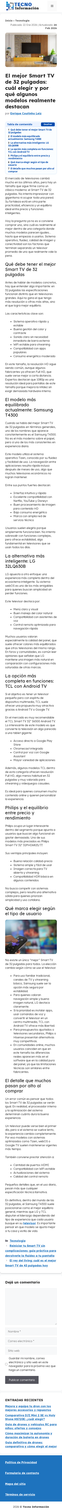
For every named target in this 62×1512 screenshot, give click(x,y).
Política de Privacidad (21, 1462)
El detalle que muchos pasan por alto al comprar (31, 170)
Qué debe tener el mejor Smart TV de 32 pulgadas (30, 131)
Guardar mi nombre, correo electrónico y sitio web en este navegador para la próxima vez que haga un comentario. (32, 1364)
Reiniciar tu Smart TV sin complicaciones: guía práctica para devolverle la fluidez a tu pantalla (30, 1250)
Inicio (9, 20)
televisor (29, 1223)
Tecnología (22, 20)
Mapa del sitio (15, 1484)
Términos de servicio (20, 1494)
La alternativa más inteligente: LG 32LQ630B (28, 144)
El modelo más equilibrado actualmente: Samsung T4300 (24, 138)
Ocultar (48, 124)
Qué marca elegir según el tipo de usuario (28, 163)
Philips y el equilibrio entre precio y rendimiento (29, 157)
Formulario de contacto (22, 1473)
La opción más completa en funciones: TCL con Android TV (30, 150)
